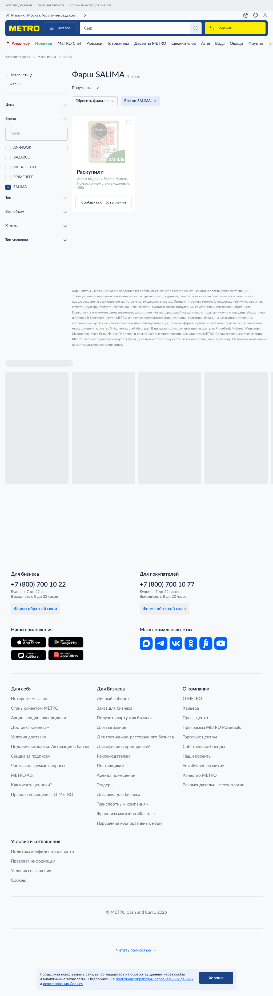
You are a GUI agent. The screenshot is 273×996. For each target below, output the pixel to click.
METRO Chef (69, 44)
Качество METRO (200, 775)
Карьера (191, 708)
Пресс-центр (195, 718)
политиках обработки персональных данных (154, 979)
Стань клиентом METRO (35, 708)
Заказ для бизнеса (50, 5)
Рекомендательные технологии (213, 785)
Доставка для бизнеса (118, 794)
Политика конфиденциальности (42, 851)
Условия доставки (18, 5)
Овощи (236, 44)
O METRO (192, 699)
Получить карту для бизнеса (90, 5)
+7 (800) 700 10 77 (167, 585)
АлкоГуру (21, 44)
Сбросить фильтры (91, 101)
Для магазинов (111, 727)
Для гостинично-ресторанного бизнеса (135, 737)
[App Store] (28, 642)
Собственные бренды (204, 747)
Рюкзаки (94, 44)
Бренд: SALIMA (137, 101)
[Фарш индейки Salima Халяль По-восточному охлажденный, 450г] (103, 141)
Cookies (18, 880)
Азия (205, 44)
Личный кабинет (113, 699)
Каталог (63, 28)
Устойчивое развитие (203, 766)
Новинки (43, 44)
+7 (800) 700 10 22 (38, 585)
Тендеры (105, 785)
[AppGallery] (65, 655)
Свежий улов (183, 44)
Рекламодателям (113, 756)
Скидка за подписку (30, 756)
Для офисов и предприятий (124, 747)
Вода (219, 44)
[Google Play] (65, 642)
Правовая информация (33, 861)
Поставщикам (110, 766)
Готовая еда (118, 44)
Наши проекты (197, 756)
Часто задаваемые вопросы (38, 766)
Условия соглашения (31, 871)
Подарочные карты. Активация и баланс (50, 747)
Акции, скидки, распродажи (38, 718)
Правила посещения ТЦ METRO (42, 794)
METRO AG (22, 775)
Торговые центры (200, 737)
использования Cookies (63, 984)
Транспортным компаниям (122, 804)
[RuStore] (28, 655)
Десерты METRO (150, 44)
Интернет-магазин (29, 699)
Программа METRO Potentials (212, 727)
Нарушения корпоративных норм (129, 823)
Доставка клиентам (30, 727)
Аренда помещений (116, 775)
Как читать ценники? (31, 785)
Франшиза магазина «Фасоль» (126, 814)
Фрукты (255, 44)
